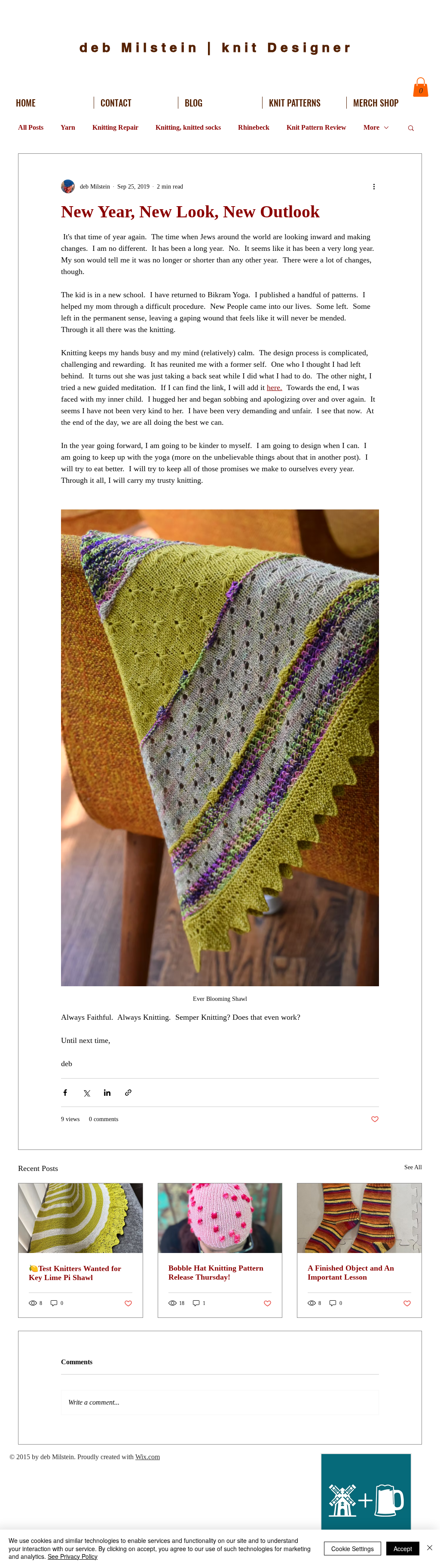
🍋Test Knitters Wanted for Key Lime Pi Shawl (75, 1273)
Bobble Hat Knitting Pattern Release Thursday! (215, 1272)
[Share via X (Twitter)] (86, 1092)
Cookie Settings (352, 1548)
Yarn (68, 127)
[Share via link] (128, 1092)
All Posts (30, 127)
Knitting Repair (115, 127)
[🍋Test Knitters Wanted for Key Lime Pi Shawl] (80, 1218)
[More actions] (374, 186)
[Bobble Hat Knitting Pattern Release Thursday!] (220, 1218)
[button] (420, 87)
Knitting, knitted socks (188, 127)
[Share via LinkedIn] (107, 1092)
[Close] (430, 1548)
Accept (403, 1548)
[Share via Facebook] (65, 1092)
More (371, 127)
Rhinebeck (253, 127)
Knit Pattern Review (316, 127)
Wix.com (147, 1456)
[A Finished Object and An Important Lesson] (359, 1218)
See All (413, 1167)
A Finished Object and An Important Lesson (351, 1272)
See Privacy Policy (73, 1556)
